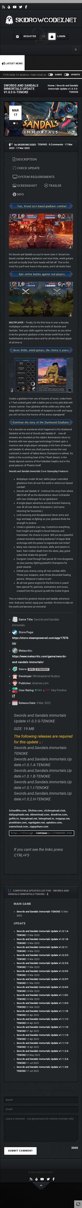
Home (51, 85)
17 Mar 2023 (23, 148)
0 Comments (56, 144)
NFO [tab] (20, 194)
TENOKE (42, 144)
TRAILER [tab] (54, 186)
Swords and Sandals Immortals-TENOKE (38, 911)
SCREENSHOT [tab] (26, 186)
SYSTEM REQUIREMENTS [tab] (36, 177)
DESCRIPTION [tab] (26, 159)
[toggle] (78, 1204)
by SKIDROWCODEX (25, 144)
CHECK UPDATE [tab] (28, 168)
